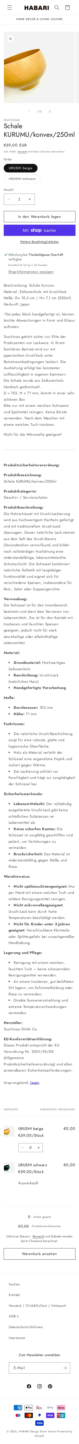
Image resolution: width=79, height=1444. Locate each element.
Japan (34, 1082)
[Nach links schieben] (29, 111)
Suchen (14, 1284)
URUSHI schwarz (25, 179)
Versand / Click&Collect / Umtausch (37, 1305)
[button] (9, 7)
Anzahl (9, 189)
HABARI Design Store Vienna (37, 1431)
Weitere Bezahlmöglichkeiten (39, 242)
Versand (22, 151)
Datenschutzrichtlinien (26, 1327)
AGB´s (13, 1316)
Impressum (17, 1337)
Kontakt (14, 1294)
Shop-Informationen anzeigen (31, 271)
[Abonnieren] (64, 1368)
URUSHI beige (20, 168)
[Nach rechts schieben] (49, 111)
